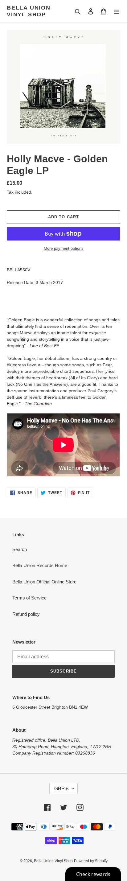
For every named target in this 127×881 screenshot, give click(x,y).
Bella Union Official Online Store (44, 581)
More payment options (64, 248)
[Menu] (116, 11)
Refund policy (26, 614)
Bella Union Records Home (39, 565)
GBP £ (61, 788)
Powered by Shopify (91, 861)
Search (19, 549)
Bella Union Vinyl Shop (29, 11)
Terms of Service (29, 597)
